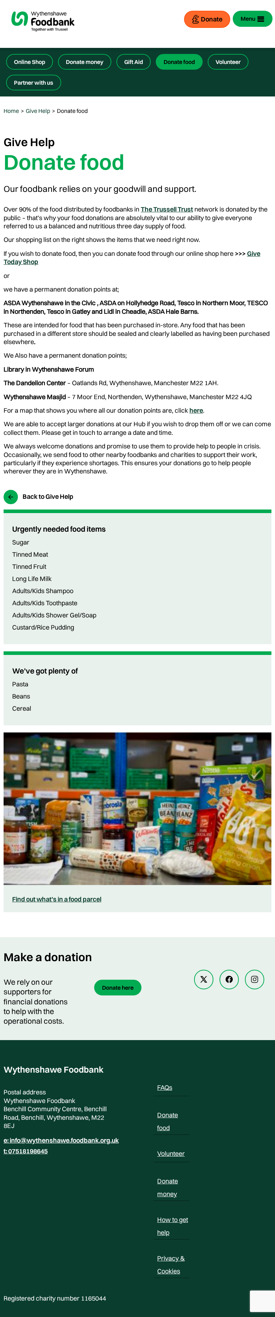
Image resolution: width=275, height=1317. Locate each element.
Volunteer (228, 61)
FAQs (164, 1087)
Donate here (118, 987)
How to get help (172, 1221)
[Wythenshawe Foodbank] (43, 37)
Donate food (179, 61)
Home (11, 110)
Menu (248, 18)
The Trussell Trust (167, 209)
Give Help (38, 110)
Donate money (84, 61)
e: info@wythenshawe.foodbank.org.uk (61, 1140)
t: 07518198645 (26, 1151)
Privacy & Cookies (171, 1259)
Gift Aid (133, 61)
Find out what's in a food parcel (56, 899)
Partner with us (33, 82)
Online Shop (29, 61)
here (196, 410)
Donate (211, 19)
